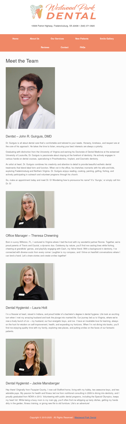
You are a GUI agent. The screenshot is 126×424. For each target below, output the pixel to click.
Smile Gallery (107, 38)
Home (15, 38)
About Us (34, 38)
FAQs (82, 47)
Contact (64, 47)
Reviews (45, 47)
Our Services (57, 38)
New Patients (81, 38)
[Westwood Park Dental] (63, 11)
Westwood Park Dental (85, 417)
